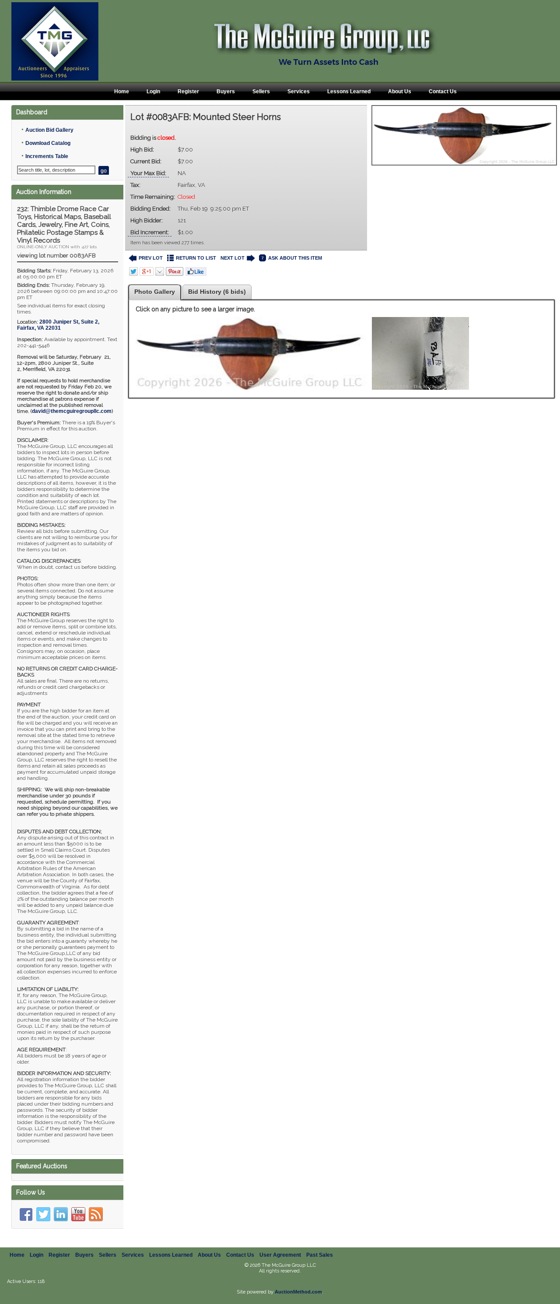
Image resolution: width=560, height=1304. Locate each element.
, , (58, 325)
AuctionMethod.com (298, 1291)
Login (153, 91)
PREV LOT (151, 258)
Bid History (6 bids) (217, 291)
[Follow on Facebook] (26, 1214)
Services (298, 91)
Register (188, 91)
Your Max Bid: (148, 173)
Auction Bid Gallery (49, 130)
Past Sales (319, 1255)
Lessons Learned (349, 91)
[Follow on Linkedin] (61, 1214)
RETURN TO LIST (196, 258)
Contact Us (443, 91)
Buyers (226, 91)
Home (121, 91)
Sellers (261, 91)
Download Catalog (47, 143)
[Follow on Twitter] (43, 1214)
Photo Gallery (154, 291)
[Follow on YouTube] (78, 1214)
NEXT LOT (232, 258)
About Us (399, 91)
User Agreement (280, 1255)
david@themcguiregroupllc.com (72, 411)
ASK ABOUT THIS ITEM (295, 258)
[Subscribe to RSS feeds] (96, 1214)
